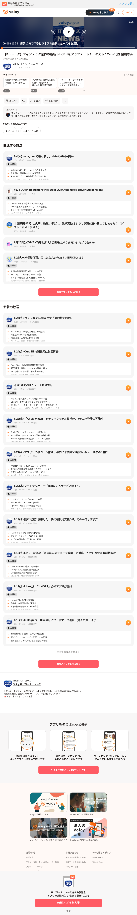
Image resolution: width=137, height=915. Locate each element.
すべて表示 (129, 75)
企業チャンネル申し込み (75, 862)
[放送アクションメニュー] (65, 101)
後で (68, 911)
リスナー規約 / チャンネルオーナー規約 (42, 862)
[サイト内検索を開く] (117, 12)
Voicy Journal (97, 858)
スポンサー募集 (71, 867)
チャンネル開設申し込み (75, 858)
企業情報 (29, 858)
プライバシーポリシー (35, 867)
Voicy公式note (98, 862)
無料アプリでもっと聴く (69, 292)
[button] (68, 31)
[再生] (128, 159)
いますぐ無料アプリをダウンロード (68, 769)
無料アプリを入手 (68, 903)
